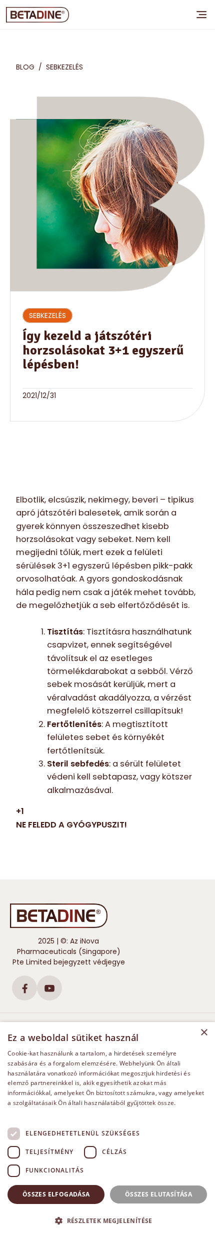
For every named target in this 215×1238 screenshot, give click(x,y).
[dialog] (107, 1130)
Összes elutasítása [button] (158, 1194)
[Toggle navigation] (201, 14)
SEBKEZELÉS (64, 67)
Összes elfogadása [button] (56, 1194)
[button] (108, 1220)
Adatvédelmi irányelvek (42, 1112)
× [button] (204, 1032)
